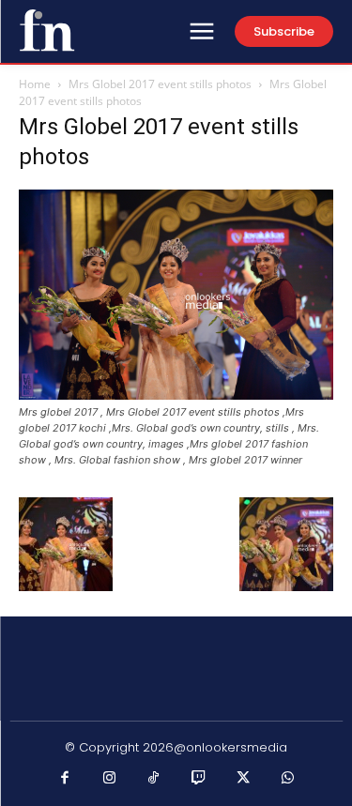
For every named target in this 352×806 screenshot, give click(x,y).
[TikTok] (154, 779)
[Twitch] (199, 779)
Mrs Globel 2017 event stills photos (160, 84)
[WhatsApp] (288, 779)
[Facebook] (65, 779)
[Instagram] (110, 779)
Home (35, 84)
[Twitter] (243, 779)
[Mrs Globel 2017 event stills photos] (176, 395)
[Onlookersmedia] (47, 30)
